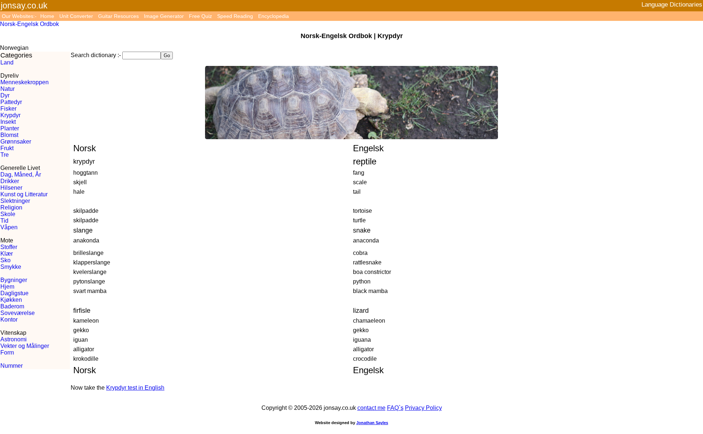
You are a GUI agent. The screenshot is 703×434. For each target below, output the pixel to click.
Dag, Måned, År (20, 174)
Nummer (11, 366)
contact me (371, 408)
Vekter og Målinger (24, 346)
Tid (4, 221)
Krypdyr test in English (135, 388)
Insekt (8, 122)
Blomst (9, 135)
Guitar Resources (118, 16)
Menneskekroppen (24, 82)
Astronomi (13, 339)
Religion (11, 207)
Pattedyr (11, 102)
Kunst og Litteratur (24, 194)
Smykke (10, 267)
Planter (9, 128)
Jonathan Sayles (372, 422)
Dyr (5, 95)
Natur (7, 89)
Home (47, 16)
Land (7, 62)
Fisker (8, 108)
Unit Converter (76, 16)
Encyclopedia (273, 16)
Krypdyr (10, 115)
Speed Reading (235, 16)
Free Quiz (200, 16)
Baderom (12, 306)
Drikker (9, 181)
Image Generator (164, 16)
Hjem (7, 286)
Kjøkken (11, 300)
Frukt (7, 148)
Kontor (9, 319)
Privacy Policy (423, 408)
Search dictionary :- (96, 55)
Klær (6, 254)
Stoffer (8, 247)
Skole (7, 214)
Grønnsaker (15, 141)
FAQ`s (395, 408)
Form (7, 352)
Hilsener (11, 188)
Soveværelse (17, 313)
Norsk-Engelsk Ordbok (29, 24)
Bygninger (13, 280)
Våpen (9, 227)
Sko (5, 260)
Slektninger (15, 201)
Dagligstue (14, 293)
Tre (4, 155)
